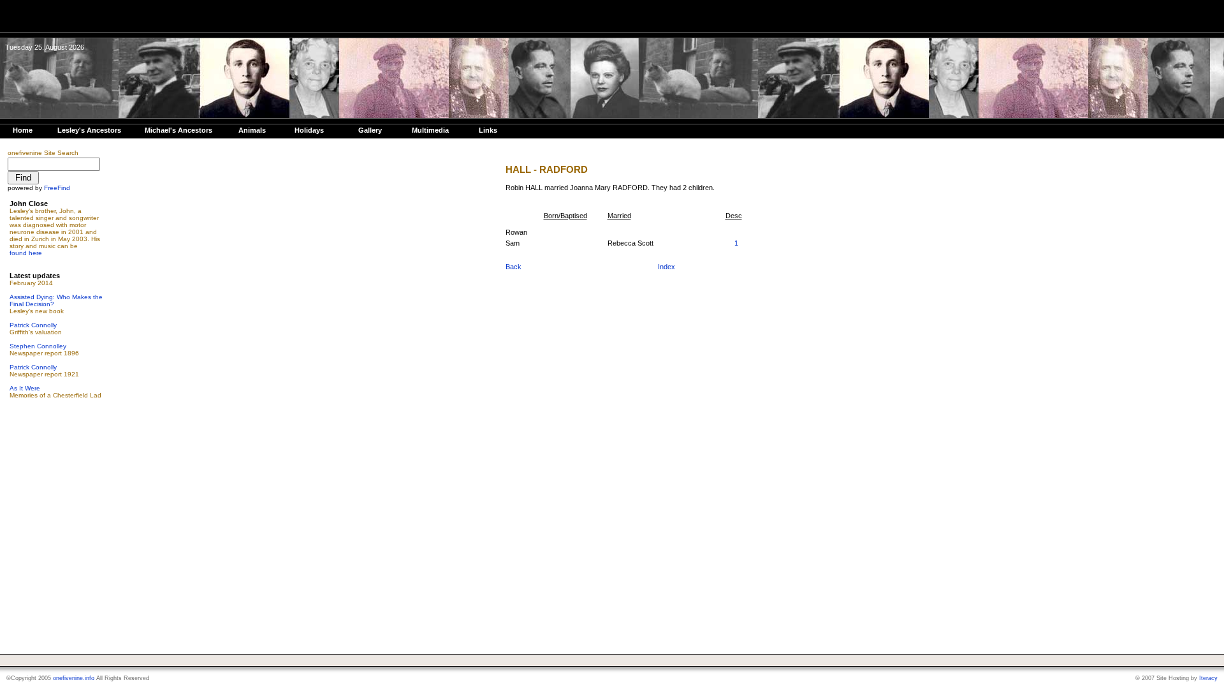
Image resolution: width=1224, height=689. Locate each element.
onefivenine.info (73, 678)
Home (23, 130)
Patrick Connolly (33, 325)
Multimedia (430, 130)
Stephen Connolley (38, 346)
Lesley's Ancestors (89, 130)
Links (488, 130)
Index (666, 266)
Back (513, 266)
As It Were (25, 388)
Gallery (370, 130)
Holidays (309, 130)
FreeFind (57, 187)
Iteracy (1208, 678)
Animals (252, 130)
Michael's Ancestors (178, 130)
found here (26, 252)
